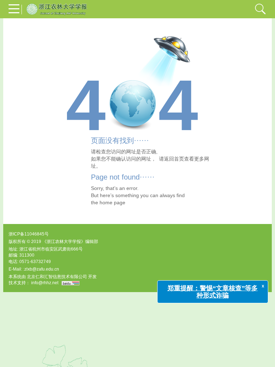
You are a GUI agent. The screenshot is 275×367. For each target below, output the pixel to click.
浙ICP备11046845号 (29, 234)
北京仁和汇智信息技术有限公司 (57, 276)
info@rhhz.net (44, 282)
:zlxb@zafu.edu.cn (41, 269)
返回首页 (174, 159)
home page (112, 202)
